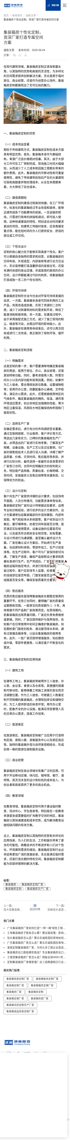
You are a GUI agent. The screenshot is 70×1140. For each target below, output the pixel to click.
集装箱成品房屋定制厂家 (20, 1011)
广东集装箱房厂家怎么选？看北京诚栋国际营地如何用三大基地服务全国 (37, 942)
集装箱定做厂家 (15, 998)
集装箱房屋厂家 (39, 998)
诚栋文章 (31, 15)
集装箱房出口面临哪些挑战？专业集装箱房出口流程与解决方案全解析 (37, 952)
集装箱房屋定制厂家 (17, 978)
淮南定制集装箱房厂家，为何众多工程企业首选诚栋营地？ (37, 947)
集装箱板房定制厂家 (47, 978)
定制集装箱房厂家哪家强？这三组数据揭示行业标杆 (37, 962)
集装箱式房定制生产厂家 (20, 1005)
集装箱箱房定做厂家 (42, 985)
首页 (6, 15)
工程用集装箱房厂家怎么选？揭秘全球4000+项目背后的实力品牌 (37, 957)
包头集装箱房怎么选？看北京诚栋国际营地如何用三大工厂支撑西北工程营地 (37, 937)
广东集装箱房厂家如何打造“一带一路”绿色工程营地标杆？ (37, 928)
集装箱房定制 (13, 888)
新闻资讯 (17, 15)
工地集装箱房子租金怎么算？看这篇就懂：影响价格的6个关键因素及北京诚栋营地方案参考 (37, 932)
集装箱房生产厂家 (38, 888)
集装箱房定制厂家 (32, 884)
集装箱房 (32, 66)
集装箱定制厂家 (15, 985)
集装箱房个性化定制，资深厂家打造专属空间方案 (31, 19)
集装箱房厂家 (14, 992)
